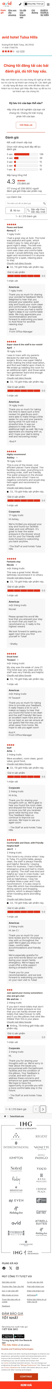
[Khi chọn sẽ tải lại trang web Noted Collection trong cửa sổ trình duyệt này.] (16, 1168)
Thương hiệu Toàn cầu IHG (13, 1286)
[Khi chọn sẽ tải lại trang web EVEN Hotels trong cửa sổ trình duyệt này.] (16, 1200)
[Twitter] (10, 1268)
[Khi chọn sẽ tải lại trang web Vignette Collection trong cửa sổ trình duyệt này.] (41, 1146)
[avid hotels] (7, 4)
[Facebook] (4, 1268)
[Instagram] (17, 1268)
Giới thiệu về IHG (9, 1282)
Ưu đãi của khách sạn (23, 14)
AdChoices (31, 1295)
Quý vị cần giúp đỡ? (10, 1291)
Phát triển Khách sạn (35, 1286)
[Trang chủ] (5, 1116)
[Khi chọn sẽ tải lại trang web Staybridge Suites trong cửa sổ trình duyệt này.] (16, 1232)
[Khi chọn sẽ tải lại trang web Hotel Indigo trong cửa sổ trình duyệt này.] (41, 1157)
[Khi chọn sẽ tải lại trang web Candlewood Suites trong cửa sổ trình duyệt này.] (25, 1243)
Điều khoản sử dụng (10, 1295)
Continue (26, 1376)
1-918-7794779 (10, 47)
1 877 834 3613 (10, 1329)
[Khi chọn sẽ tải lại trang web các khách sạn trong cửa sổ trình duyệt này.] (41, 1135)
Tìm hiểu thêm (10, 1344)
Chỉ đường (35, 11)
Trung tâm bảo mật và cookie (11, 1300)
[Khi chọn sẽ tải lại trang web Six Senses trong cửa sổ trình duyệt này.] (16, 1135)
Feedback (6, 1306)
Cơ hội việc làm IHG (35, 1282)
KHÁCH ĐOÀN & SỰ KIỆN (45, 12)
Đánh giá (3, 11)
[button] (48, 4)
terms (6, 1363)
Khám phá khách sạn (35, 1291)
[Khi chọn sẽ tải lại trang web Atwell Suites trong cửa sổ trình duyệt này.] (41, 1222)
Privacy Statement (11, 1367)
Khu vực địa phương (12, 12)
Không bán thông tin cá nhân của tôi (36, 1300)
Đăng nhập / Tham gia (35, 4)
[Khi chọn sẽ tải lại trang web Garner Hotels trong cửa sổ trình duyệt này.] (41, 1211)
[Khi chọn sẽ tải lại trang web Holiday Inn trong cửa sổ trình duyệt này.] (16, 1211)
